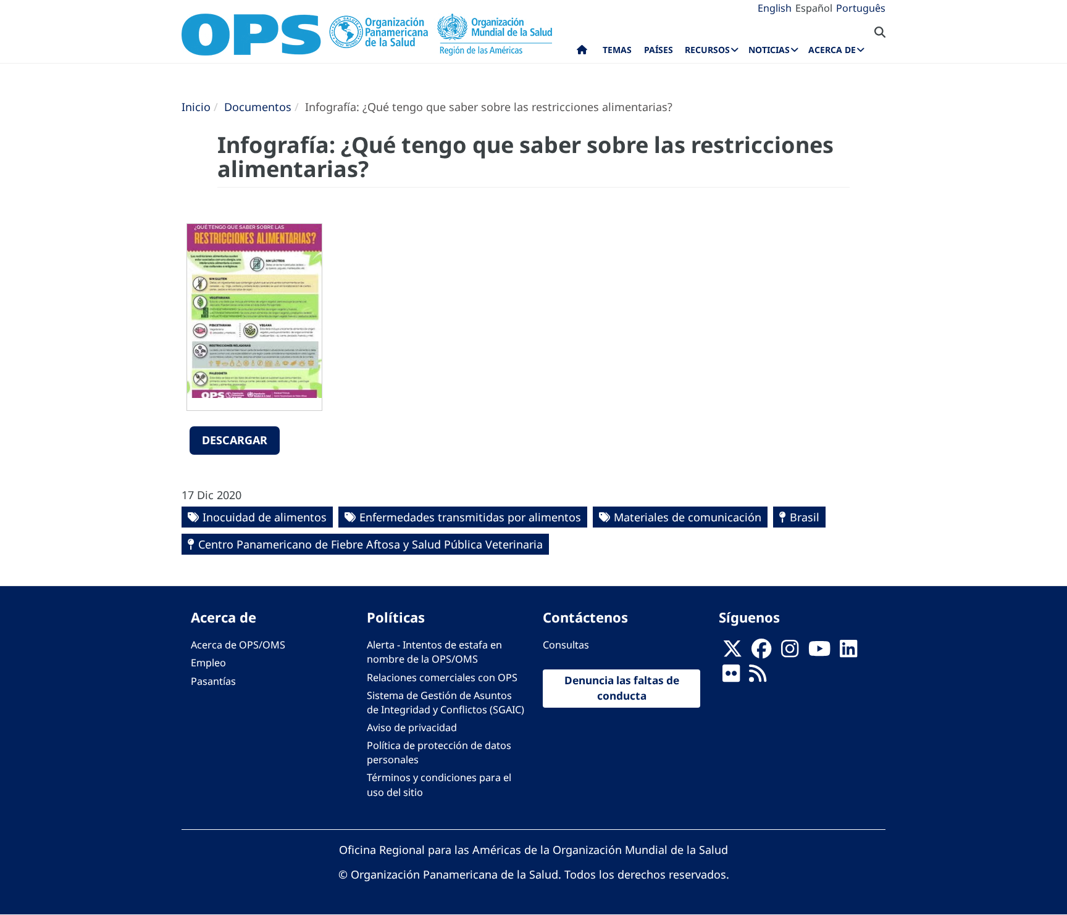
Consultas (566, 645)
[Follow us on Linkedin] (848, 652)
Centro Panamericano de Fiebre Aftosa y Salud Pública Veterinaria (370, 544)
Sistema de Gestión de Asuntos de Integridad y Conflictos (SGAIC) (445, 702)
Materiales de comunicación (687, 517)
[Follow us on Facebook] (761, 652)
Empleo (208, 662)
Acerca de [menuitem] (832, 50)
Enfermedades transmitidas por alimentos (470, 517)
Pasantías (213, 681)
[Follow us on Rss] (757, 677)
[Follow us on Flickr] (731, 677)
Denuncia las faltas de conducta (621, 688)
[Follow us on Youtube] (819, 652)
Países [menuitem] (658, 50)
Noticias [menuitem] (769, 50)
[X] (732, 652)
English (775, 8)
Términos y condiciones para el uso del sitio (439, 784)
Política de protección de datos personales (439, 752)
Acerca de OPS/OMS (238, 645)
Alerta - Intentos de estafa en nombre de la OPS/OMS (434, 652)
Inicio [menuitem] (582, 52)
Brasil (804, 517)
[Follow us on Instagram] (789, 652)
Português (860, 8)
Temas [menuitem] (617, 50)
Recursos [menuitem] (707, 50)
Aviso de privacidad (412, 727)
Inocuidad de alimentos (265, 517)
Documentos (257, 106)
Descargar (234, 440)
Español (813, 8)
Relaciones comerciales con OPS (442, 677)
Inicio (196, 106)
